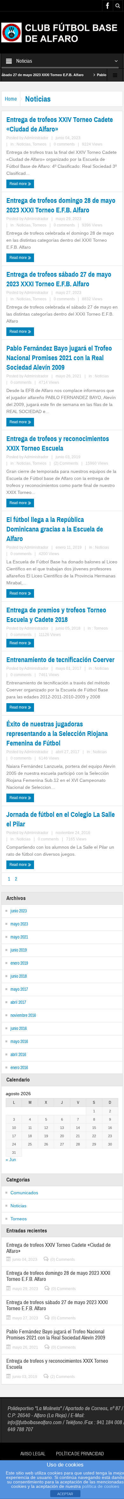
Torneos (39, 144)
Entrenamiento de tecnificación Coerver (60, 659)
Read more (19, 183)
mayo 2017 (19, 989)
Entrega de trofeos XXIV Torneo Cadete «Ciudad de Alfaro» (59, 124)
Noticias (24, 144)
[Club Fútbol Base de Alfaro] (62, 32)
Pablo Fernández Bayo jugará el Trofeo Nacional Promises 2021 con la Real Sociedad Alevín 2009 (59, 358)
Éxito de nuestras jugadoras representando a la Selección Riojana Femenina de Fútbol (57, 733)
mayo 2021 (19, 937)
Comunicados (24, 1192)
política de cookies (100, 1486)
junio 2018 (18, 976)
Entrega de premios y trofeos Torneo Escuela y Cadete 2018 (56, 615)
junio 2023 (18, 911)
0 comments (64, 144)
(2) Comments (66, 463)
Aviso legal (32, 1454)
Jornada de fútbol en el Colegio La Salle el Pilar (60, 819)
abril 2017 (18, 1002)
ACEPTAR (65, 1494)
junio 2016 (18, 1028)
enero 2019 (19, 963)
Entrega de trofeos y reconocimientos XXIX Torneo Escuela (57, 443)
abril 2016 (18, 1055)
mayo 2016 (19, 1042)
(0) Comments (62, 1259)
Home (11, 99)
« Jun (11, 1159)
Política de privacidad (80, 1454)
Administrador (36, 138)
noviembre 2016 (23, 1015)
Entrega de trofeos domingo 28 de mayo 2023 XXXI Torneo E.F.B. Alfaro (60, 205)
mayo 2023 (19, 924)
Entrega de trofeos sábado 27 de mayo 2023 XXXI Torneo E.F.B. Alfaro (58, 279)
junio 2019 (18, 950)
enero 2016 (19, 1068)
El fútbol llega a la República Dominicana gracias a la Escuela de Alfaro (54, 529)
